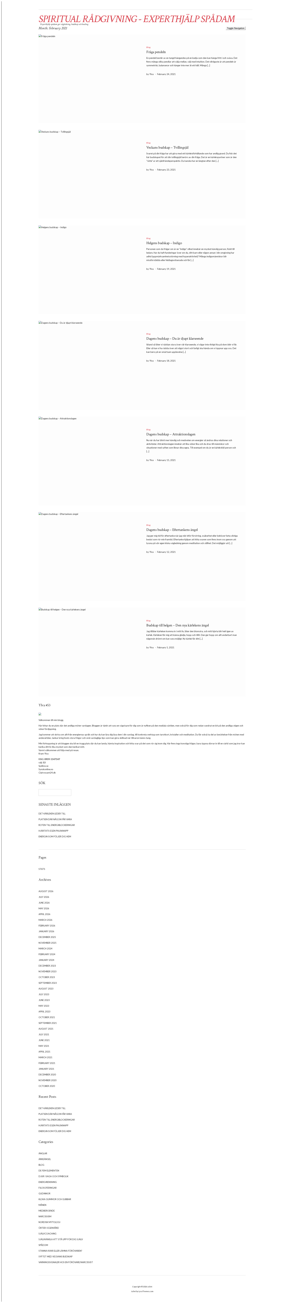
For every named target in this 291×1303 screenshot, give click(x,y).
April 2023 (44, 1011)
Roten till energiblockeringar (57, 825)
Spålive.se (43, 766)
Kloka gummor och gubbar (55, 1199)
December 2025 (47, 937)
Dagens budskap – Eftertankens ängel (172, 529)
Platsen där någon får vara (55, 819)
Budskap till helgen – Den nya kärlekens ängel (177, 625)
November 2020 (47, 1080)
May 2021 (44, 1046)
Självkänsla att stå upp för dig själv (61, 1239)
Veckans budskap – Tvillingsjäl (167, 147)
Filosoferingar (48, 1187)
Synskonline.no (46, 769)
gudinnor (44, 1193)
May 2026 (44, 908)
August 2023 (46, 988)
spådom (43, 1245)
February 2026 (47, 925)
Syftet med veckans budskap (56, 1256)
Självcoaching (47, 1233)
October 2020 (47, 1086)
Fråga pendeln (156, 52)
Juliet (149, 1286)
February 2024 (47, 954)
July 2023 (44, 994)
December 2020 (47, 1074)
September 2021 (48, 1023)
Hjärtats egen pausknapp (53, 830)
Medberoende (47, 1210)
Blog (148, 47)
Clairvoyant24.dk (47, 772)
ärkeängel (45, 1159)
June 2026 (44, 902)
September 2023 (48, 983)
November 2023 (47, 971)
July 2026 (44, 897)
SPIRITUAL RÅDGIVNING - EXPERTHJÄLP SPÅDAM (137, 19)
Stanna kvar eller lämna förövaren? (60, 1250)
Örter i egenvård (49, 1228)
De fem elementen (49, 1170)
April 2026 (44, 914)
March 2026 (45, 920)
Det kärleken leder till (52, 813)
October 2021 (47, 1017)
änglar (43, 1153)
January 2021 (46, 1068)
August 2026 (46, 891)
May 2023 (44, 1005)
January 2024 (46, 960)
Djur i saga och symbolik (53, 1176)
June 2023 (44, 1000)
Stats (42, 869)
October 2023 (47, 977)
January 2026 (46, 931)
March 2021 (45, 1057)
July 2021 (44, 1034)
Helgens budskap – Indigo (164, 243)
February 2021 (47, 1063)
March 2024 (45, 948)
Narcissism (45, 1216)
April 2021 (44, 1051)
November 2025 (47, 942)
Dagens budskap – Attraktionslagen (171, 434)
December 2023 (47, 965)
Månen (42, 1205)
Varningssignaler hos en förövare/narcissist (66, 1262)
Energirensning (48, 1182)
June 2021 (44, 1040)
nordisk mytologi (49, 1222)
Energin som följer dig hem (55, 836)
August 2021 (46, 1028)
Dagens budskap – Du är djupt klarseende (174, 338)
